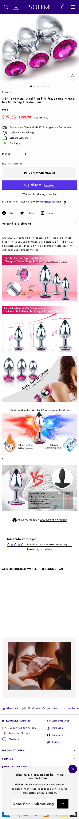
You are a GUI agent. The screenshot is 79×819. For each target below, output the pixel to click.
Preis (5, 110)
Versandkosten (15, 163)
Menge (6, 154)
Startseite (6, 92)
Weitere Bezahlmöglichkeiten (39, 194)
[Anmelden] (62, 803)
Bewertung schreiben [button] (39, 549)
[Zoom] (73, 76)
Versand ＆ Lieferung (16, 224)
